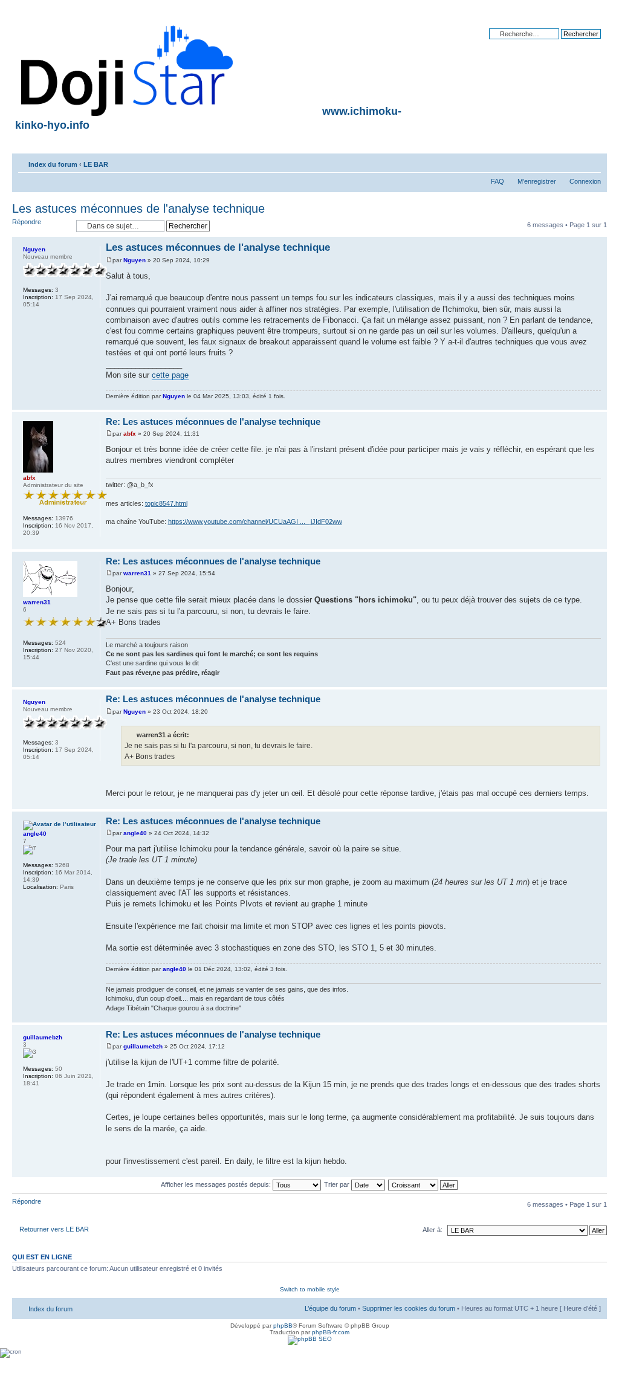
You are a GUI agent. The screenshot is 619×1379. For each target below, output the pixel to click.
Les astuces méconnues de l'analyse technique (138, 208)
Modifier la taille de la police (592, 162)
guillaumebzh (143, 1046)
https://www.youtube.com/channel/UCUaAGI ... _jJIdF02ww (255, 521)
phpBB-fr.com (330, 1332)
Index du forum (52, 164)
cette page (170, 374)
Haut (597, 403)
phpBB (283, 1325)
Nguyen (134, 260)
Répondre (26, 221)
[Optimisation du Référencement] (310, 1338)
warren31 (137, 573)
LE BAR (95, 164)
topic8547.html (166, 503)
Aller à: (432, 1229)
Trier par (337, 1184)
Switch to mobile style (310, 1289)
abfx (129, 433)
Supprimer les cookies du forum (408, 1308)
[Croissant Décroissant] (423, 1184)
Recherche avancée (571, 43)
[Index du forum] (128, 68)
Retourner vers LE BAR (54, 1229)
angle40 (135, 833)
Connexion (585, 181)
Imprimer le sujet (573, 162)
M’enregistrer (536, 181)
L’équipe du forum (330, 1308)
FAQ (497, 181)
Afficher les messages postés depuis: (217, 1184)
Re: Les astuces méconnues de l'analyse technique (213, 421)
